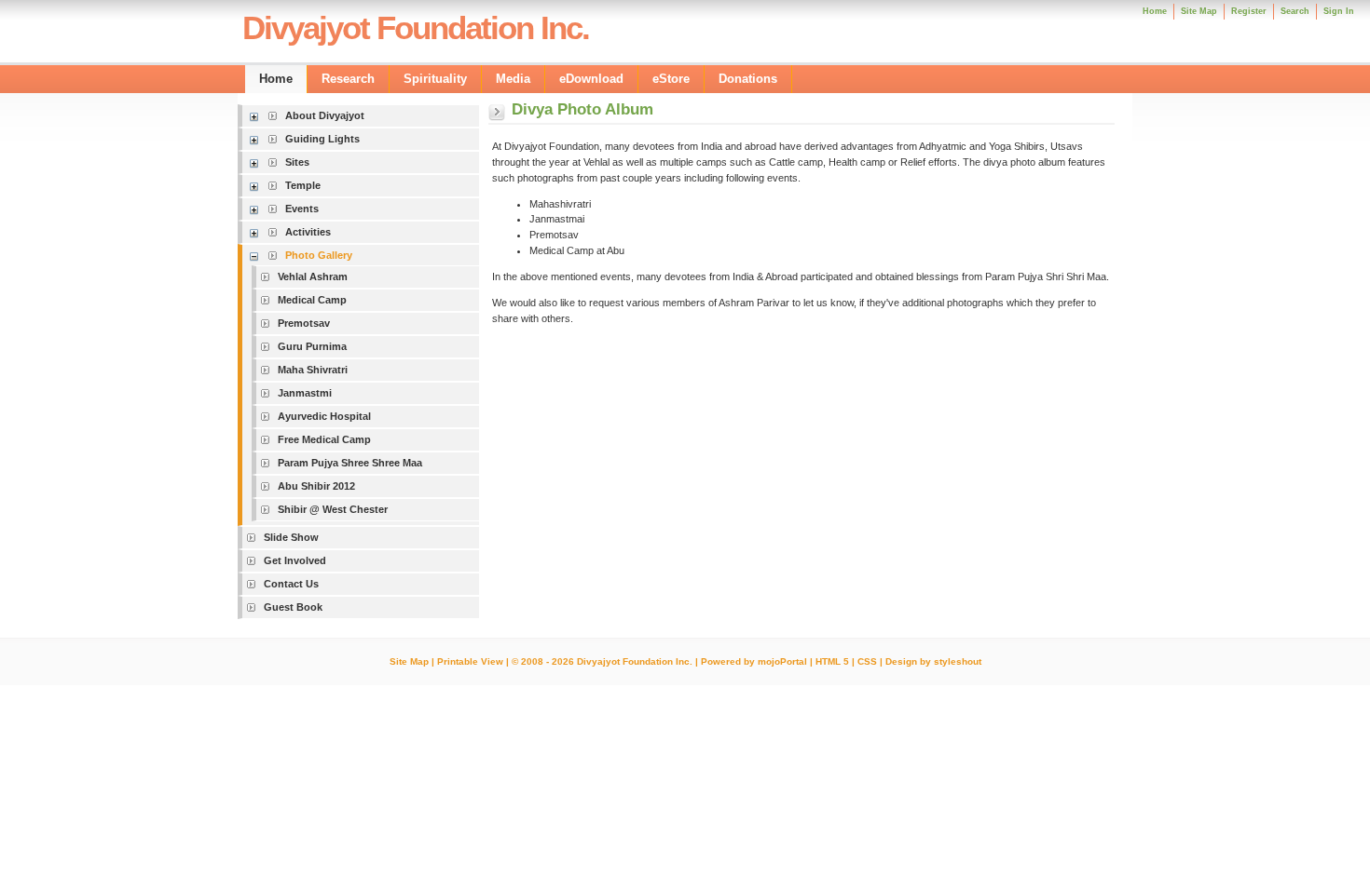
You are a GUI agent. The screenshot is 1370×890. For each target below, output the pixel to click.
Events (302, 208)
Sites (297, 162)
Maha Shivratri (313, 369)
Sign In (1338, 11)
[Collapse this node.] (256, 255)
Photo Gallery (318, 255)
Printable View (470, 661)
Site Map (409, 661)
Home (1155, 11)
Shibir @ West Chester (333, 509)
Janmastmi (305, 392)
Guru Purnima (312, 346)
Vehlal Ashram (313, 276)
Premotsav (304, 323)
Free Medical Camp (324, 439)
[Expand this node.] (256, 116)
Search (1295, 11)
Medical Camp (312, 299)
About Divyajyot (324, 115)
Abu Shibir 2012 (316, 486)
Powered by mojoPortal (754, 661)
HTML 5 (832, 661)
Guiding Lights (322, 138)
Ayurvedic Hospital (324, 416)
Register (1249, 11)
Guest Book (293, 607)
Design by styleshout (933, 661)
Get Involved (295, 560)
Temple (303, 185)
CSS (867, 661)
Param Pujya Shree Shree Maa (350, 462)
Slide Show (291, 537)
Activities (308, 231)
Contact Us (291, 583)
